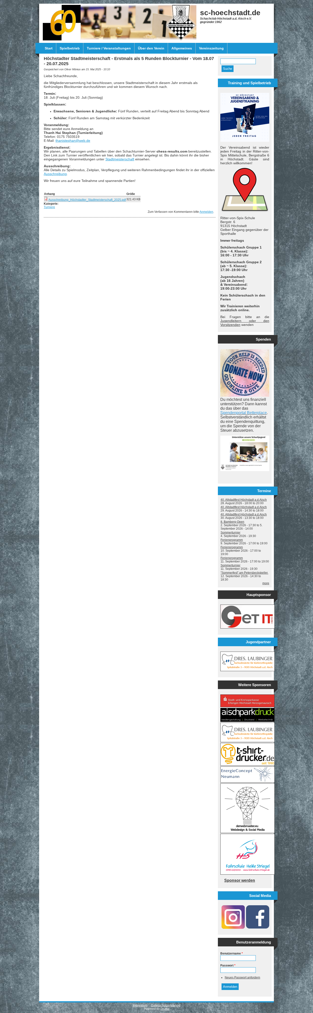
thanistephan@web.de (73, 141)
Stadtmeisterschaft (119, 159)
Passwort (227, 965)
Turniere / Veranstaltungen (109, 48)
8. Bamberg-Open (232, 522)
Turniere (49, 207)
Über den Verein (151, 48)
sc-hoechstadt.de (230, 13)
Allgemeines (181, 48)
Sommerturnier (230, 532)
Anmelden (206, 212)
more (265, 583)
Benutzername (231, 953)
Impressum (140, 1005)
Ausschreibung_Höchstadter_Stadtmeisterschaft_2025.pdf (87, 200)
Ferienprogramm (232, 540)
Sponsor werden (239, 880)
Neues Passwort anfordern (242, 977)
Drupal (164, 1009)
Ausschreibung (55, 174)
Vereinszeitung (211, 48)
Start (49, 48)
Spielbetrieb (70, 48)
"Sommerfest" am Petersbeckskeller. (244, 572)
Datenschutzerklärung (165, 1005)
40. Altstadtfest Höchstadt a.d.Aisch (244, 499)
